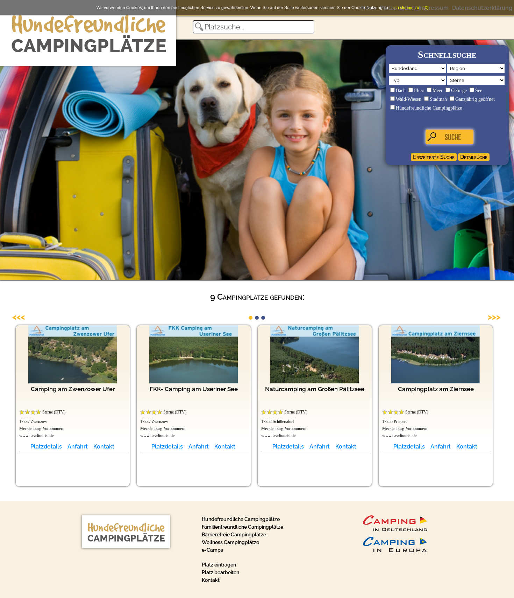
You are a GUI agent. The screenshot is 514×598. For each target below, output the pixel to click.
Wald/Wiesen (408, 99)
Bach (401, 90)
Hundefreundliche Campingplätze (429, 108)
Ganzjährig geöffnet (475, 99)
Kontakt (103, 446)
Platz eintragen (219, 565)
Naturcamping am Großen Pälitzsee (314, 388)
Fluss (419, 90)
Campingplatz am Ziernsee (436, 388)
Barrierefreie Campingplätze (234, 534)
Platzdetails (46, 446)
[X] (425, 7)
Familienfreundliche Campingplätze (242, 527)
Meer (438, 90)
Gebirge (459, 90)
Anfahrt (77, 446)
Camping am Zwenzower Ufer (73, 388)
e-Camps (212, 550)
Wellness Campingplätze (230, 542)
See (478, 90)
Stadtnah (438, 99)
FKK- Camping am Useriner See (194, 388)
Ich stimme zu (406, 7)
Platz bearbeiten (220, 572)
